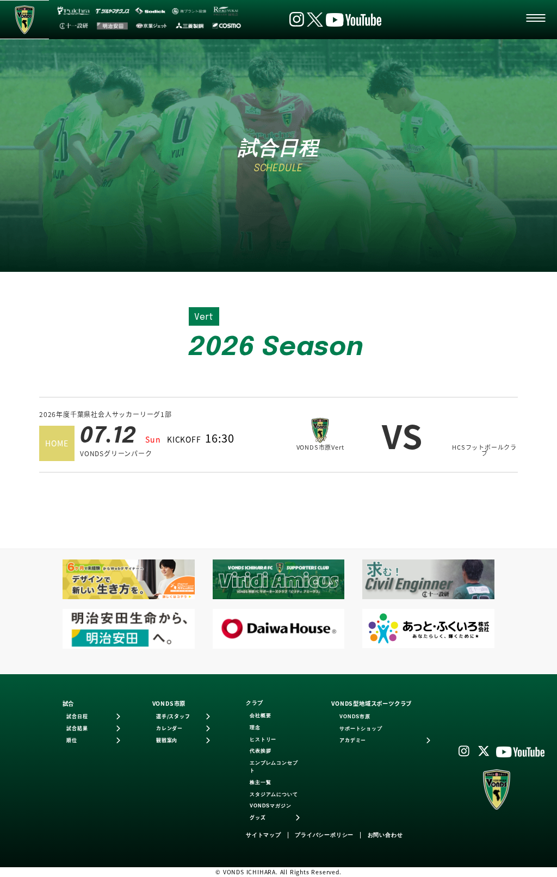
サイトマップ (263, 835)
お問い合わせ (385, 835)
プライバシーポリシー (324, 835)
